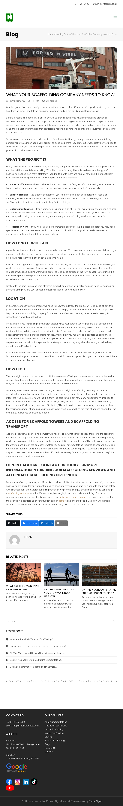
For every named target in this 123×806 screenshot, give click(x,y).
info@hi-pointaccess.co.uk (104, 4)
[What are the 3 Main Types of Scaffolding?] (23, 572)
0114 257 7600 (82, 4)
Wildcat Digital (95, 801)
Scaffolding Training (55, 740)
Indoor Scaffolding (54, 729)
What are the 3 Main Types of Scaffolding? (22, 587)
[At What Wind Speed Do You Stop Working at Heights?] (61, 574)
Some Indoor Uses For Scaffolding (96, 681)
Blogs (47, 744)
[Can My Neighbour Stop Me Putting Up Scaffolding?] (99, 574)
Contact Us (50, 748)
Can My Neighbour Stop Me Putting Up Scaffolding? (99, 591)
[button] (115, 17)
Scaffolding (51, 101)
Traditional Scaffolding (56, 725)
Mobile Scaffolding (54, 733)
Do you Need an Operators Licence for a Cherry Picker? (38, 646)
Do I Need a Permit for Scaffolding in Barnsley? (33, 666)
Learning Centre (62, 34)
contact (62, 500)
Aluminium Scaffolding (56, 722)
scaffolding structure (18, 493)
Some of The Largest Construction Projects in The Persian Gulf (39, 681)
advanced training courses (73, 497)
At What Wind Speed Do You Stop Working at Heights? (59, 593)
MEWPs (48, 737)
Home (50, 34)
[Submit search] (114, 621)
